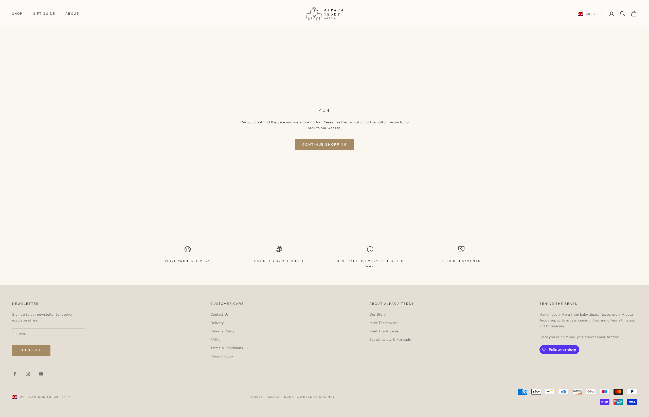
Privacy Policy (221, 356)
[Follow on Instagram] (27, 373)
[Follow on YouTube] (41, 373)
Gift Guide (44, 13)
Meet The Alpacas (384, 331)
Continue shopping (324, 144)
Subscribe (31, 350)
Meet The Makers (383, 322)
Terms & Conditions (226, 348)
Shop (17, 13)
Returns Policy (222, 331)
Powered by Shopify (315, 397)
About (72, 13)
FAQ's (215, 339)
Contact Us (219, 314)
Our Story (377, 314)
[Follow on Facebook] (14, 373)
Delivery (217, 322)
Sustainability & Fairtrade (390, 339)
